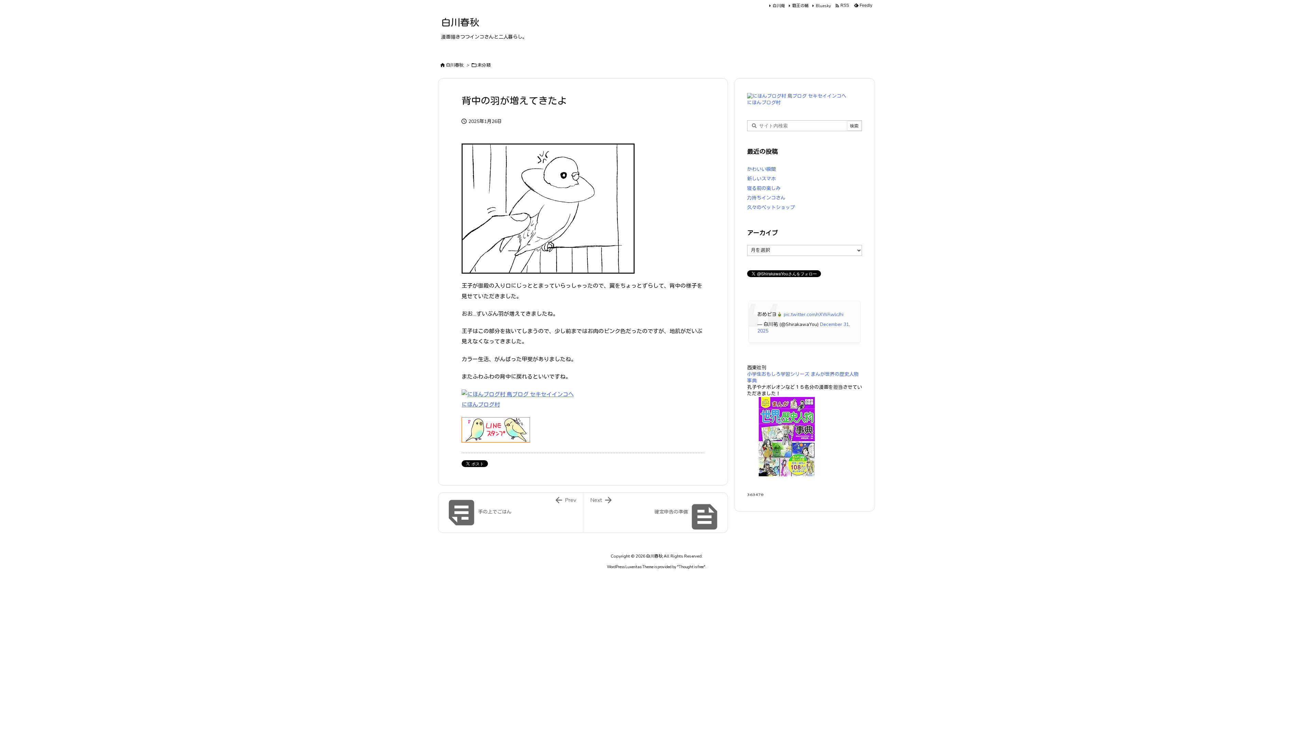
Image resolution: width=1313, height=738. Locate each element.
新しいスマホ (761, 179)
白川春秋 (455, 65)
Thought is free (691, 567)
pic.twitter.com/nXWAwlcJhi (814, 314)
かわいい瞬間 (761, 169)
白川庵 (779, 6)
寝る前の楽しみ (764, 188)
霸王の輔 (800, 6)
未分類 (484, 65)
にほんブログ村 (481, 405)
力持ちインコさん (766, 198)
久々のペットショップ (771, 207)
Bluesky (823, 6)
